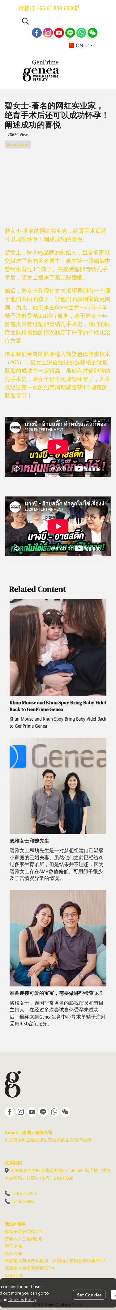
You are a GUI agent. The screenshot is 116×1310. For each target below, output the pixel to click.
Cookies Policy (22, 1299)
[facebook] (37, 33)
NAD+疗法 (14, 1275)
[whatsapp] (81, 33)
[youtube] (59, 33)
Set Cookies (89, 1294)
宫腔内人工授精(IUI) (23, 1239)
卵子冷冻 (13, 1246)
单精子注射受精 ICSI (24, 1231)
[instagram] (48, 33)
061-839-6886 (23, 1201)
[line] (70, 33)
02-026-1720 (22, 1193)
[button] (58, 21)
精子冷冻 (13, 1253)
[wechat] (92, 33)
